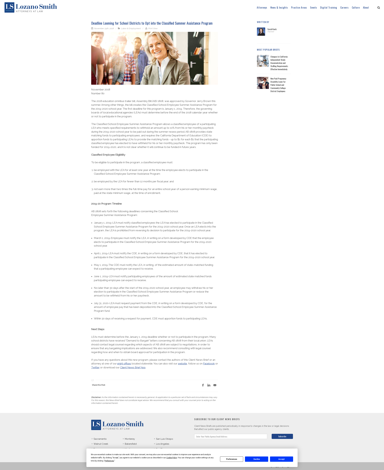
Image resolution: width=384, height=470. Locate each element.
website (182, 363)
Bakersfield (131, 444)
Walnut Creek (101, 444)
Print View (153, 28)
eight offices (124, 363)
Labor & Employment (131, 28)
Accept (281, 459)
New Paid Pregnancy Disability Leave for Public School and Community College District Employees (278, 85)
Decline (257, 459)
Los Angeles (162, 444)
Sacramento (100, 439)
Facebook (209, 363)
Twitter (95, 367)
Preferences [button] (109, 461)
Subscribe (282, 436)
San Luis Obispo (164, 439)
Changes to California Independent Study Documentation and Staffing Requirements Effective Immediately (279, 63)
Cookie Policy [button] (171, 458)
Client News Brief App (133, 367)
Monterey (130, 439)
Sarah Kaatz (272, 29)
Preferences (231, 459)
